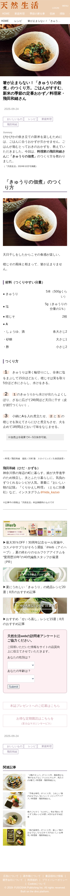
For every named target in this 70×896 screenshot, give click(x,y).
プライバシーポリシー (54, 880)
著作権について (32, 876)
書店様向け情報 (54, 876)
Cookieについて (37, 883)
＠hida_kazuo (50, 492)
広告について (10, 876)
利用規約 (32, 880)
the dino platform (39, 891)
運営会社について (13, 880)
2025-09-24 (11, 108)
